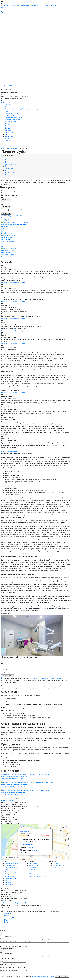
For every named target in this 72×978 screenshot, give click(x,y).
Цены (7, 134)
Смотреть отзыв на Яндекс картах (13, 282)
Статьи (7, 141)
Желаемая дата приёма (8, 967)
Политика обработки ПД (37, 876)
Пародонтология (11, 122)
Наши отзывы (33, 868)
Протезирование (11, 126)
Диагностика (9, 132)
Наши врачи (9, 136)
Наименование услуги (7, 958)
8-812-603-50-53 (7, 800)
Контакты (8, 145)
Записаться (6, 199)
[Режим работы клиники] (1, 10)
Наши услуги (12, 148)
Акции (7, 138)
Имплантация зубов (12, 113)
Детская (8, 130)
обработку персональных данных (43, 976)
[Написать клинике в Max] (36, 47)
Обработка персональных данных (30, 109)
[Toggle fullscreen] (2, 930)
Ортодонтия (9, 128)
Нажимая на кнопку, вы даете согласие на (32, 678)
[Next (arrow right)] (2, 932)
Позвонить (7, 918)
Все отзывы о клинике (9, 451)
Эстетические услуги (12, 119)
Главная (4, 148)
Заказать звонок (8, 676)
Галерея (15, 109)
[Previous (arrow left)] (0, 932)
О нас (7, 107)
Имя (2, 663)
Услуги (7, 111)
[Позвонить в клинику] (0, 926)
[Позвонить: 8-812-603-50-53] (2, 12)
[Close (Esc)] (0, 930)
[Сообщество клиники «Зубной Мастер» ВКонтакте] (1, 83)
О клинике (8, 109)
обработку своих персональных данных (47, 678)
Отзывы (7, 143)
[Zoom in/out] (4, 930)
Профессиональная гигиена (14, 117)
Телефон (4, 669)
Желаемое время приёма (9, 970)
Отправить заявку (7, 949)
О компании (33, 863)
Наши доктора (34, 865)
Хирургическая (10, 124)
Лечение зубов (10, 115)
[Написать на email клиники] (2, 926)
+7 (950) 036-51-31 (7, 105)
